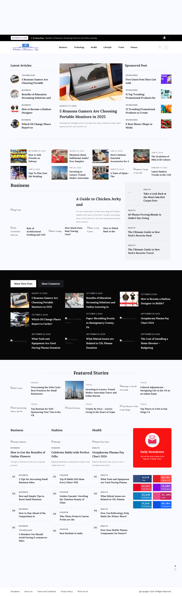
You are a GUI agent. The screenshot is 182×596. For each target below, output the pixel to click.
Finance (134, 47)
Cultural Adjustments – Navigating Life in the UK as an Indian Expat (155, 390)
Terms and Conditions (46, 591)
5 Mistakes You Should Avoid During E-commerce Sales (33, 537)
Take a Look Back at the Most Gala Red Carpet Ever (154, 197)
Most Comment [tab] (51, 283)
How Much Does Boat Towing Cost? (73, 231)
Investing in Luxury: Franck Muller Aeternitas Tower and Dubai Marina (101, 392)
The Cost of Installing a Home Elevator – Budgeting (154, 343)
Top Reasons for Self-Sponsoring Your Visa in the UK (46, 412)
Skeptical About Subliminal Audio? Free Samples (79, 158)
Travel (121, 47)
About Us (28, 591)
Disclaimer (15, 591)
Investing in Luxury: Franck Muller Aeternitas (79, 174)
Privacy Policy (67, 591)
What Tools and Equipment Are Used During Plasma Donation (46, 343)
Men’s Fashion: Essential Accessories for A (119, 158)
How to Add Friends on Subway (34, 158)
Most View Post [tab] (23, 283)
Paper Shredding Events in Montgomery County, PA (100, 323)
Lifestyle (108, 47)
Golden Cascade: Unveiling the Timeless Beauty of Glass (74, 499)
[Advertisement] (74, 17)
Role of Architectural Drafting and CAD (36, 231)
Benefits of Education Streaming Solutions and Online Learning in (100, 302)
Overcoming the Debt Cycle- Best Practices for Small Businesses (46, 390)
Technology (79, 47)
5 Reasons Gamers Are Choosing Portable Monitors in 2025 (45, 302)
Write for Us (83, 591)
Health (94, 47)
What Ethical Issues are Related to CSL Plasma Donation (100, 343)
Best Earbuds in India (71, 533)
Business (63, 47)
